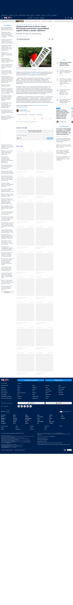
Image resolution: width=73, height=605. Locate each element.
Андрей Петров (23, 109)
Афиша (27, 15)
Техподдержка (4, 317)
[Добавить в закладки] (49, 39)
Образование (35, 321)
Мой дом (34, 315)
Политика (48, 312)
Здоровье (20, 321)
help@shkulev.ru (8, 365)
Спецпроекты (61, 317)
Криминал (34, 310)
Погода (16, 15)
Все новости (7, 25)
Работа (47, 315)
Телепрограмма (22, 15)
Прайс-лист (3, 310)
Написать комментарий (24, 39)
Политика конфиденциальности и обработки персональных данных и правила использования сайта (53, 367)
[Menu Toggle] (1, 18)
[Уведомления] (68, 18)
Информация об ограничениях (42, 361)
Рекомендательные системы (41, 364)
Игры (49, 15)
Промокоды (53, 15)
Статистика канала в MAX (6, 321)
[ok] (24, 329)
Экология (60, 314)
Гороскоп (32, 15)
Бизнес (19, 310)
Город (19, 314)
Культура (34, 312)
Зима (33, 308)
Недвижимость (4, 15)
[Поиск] (65, 18)
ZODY (47, 15)
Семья (47, 321)
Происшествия (49, 314)
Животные (20, 319)
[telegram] (19, 329)
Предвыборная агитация (6, 319)
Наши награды (4, 314)
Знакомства (11, 15)
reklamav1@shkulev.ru (59, 356)
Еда (18, 317)
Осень (47, 310)
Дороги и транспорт (22, 315)
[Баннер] (20, 21)
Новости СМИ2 (19, 146)
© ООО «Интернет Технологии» (19, 373)
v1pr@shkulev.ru (52, 359)
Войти (20, 138)
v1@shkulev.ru (13, 364)
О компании (3, 312)
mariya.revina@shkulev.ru (5, 370)
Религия (47, 319)
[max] (27, 329)
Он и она (47, 308)
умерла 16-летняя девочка (34, 73)
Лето (33, 314)
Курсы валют (38, 15)
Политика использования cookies (42, 362)
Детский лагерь (39, 114)
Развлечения (48, 317)
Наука (33, 317)
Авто (19, 308)
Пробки (43, 15)
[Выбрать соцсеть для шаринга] (52, 39)
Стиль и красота (61, 310)
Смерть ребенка (32, 114)
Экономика (60, 315)
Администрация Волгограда (22, 114)
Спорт (59, 308)
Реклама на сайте (4, 308)
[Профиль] (71, 18)
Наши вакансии (4, 315)
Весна (19, 312)
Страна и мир (61, 312)
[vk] (22, 329)
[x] (30, 329)
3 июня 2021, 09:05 (19, 36)
